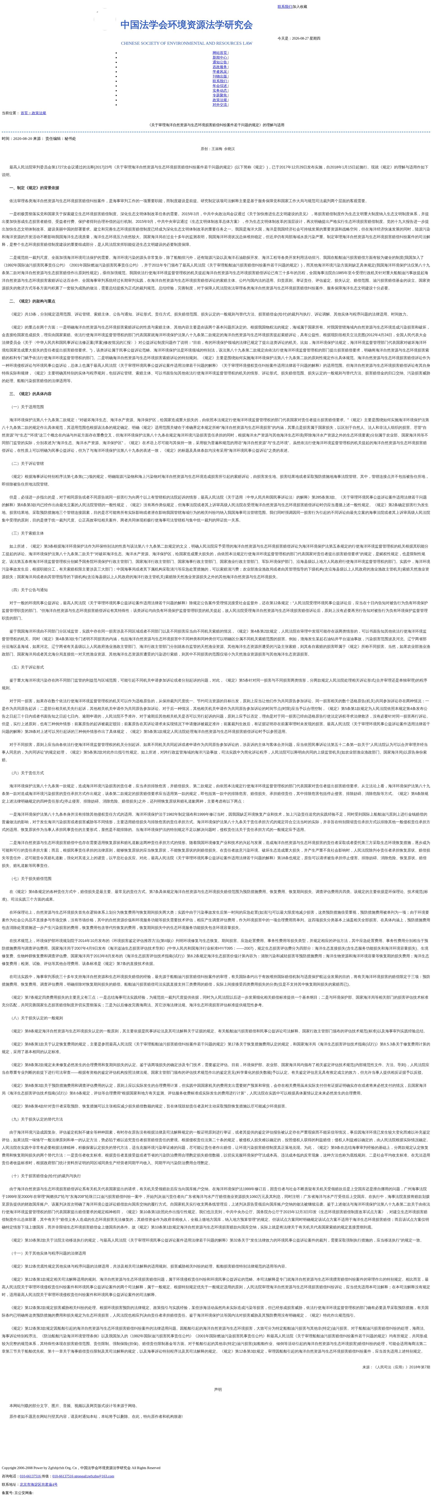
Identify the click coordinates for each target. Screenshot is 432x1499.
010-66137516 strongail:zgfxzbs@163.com (83, 1476)
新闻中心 (220, 57)
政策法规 (220, 100)
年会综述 (220, 86)
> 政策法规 (37, 113)
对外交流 (220, 105)
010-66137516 (31, 1476)
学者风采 (220, 72)
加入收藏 (300, 7)
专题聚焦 (220, 95)
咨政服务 (220, 67)
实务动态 (220, 90)
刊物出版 (220, 76)
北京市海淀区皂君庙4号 (39, 1484)
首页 (25, 113)
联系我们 (220, 81)
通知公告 (220, 62)
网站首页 (220, 53)
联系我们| (285, 7)
